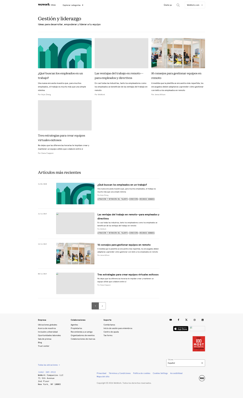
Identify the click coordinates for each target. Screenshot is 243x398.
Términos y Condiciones (120, 373)
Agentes (74, 325)
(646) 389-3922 (47, 372)
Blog (40, 342)
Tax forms (108, 335)
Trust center (43, 346)
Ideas (53, 5)
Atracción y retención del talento (112, 199)
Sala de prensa (44, 339)
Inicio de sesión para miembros (118, 328)
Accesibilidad (176, 373)
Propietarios (76, 328)
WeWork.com (193, 5)
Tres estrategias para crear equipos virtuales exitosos (128, 274)
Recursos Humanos (147, 199)
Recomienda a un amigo (82, 332)
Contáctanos (109, 325)
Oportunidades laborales (49, 335)
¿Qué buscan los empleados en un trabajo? (122, 184)
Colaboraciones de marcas (83, 339)
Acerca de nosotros (47, 328)
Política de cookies (141, 373)
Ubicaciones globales (47, 325)
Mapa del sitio (103, 376)
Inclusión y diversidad (48, 332)
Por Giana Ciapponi (104, 285)
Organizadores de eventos (83, 335)
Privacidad (101, 373)
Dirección (134, 199)
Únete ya (168, 5)
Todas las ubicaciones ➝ (49, 365)
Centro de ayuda (111, 332)
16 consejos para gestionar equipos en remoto (124, 244)
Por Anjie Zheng (102, 195)
